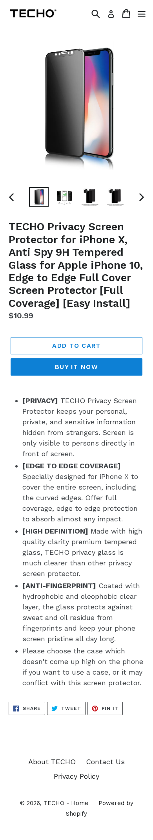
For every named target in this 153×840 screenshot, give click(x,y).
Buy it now (76, 366)
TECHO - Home (66, 803)
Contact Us (105, 761)
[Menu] (141, 13)
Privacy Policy (76, 776)
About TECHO (52, 761)
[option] (39, 197)
